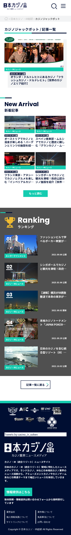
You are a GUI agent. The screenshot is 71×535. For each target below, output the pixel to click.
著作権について (45, 512)
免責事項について (46, 517)
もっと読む (35, 193)
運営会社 (10, 512)
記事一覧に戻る (35, 385)
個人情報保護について (17, 517)
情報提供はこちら (18, 492)
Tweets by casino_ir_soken (21, 434)
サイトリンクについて (17, 522)
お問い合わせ (43, 522)
